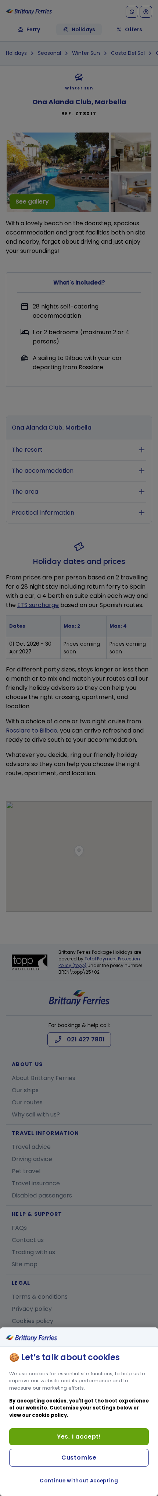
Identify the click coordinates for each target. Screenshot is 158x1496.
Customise (79, 1457)
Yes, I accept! (79, 1436)
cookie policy (49, 1415)
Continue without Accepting (79, 1480)
